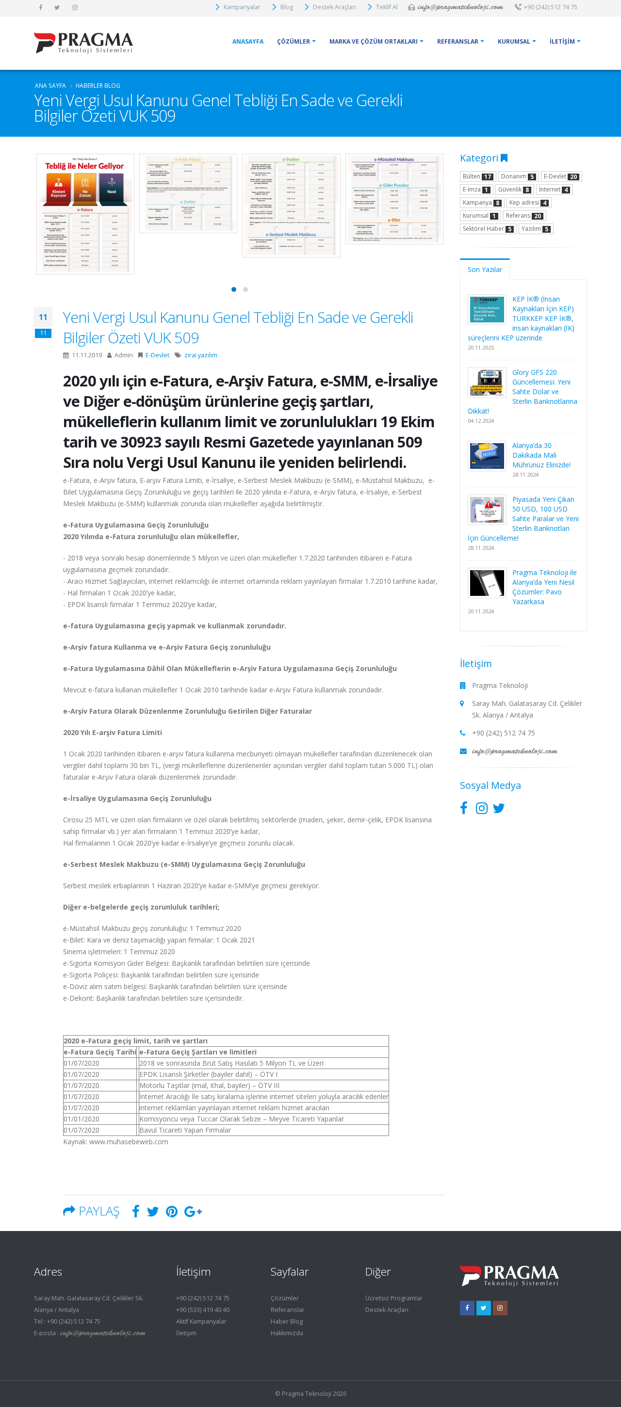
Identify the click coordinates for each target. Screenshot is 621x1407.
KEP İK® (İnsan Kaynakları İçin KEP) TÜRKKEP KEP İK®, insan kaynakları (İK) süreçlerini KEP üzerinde (521, 318)
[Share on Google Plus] (193, 1213)
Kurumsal (479, 215)
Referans (523, 215)
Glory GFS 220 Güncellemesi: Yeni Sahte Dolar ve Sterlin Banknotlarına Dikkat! (523, 392)
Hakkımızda (287, 1333)
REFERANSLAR (457, 41)
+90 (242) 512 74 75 (202, 1298)
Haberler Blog (98, 85)
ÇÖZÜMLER (293, 41)
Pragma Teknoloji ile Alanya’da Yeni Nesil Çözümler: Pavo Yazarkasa (544, 587)
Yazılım (535, 228)
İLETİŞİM (562, 41)
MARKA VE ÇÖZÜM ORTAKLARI (373, 41)
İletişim (186, 1333)
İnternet (553, 189)
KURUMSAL (514, 41)
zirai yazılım (200, 355)
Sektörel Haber (487, 228)
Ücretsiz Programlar (394, 1298)
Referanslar (288, 1310)
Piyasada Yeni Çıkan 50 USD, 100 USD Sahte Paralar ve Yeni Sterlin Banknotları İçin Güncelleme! (523, 519)
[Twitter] (483, 1308)
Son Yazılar (485, 269)
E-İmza (475, 189)
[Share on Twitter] (153, 1213)
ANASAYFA (247, 41)
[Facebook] (467, 1308)
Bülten (477, 176)
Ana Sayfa (50, 85)
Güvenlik (513, 189)
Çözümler (285, 1298)
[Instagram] (500, 1308)
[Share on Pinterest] (172, 1213)
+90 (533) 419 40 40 (202, 1310)
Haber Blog (287, 1321)
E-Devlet (157, 355)
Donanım (517, 176)
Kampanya (481, 202)
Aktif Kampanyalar (201, 1321)
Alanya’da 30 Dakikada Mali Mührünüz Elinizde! (541, 455)
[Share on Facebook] (136, 1213)
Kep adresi (527, 202)
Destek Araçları (387, 1310)
